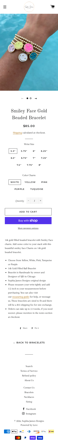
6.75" (24, 158)
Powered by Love (29, 425)
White (14, 182)
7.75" (30, 165)
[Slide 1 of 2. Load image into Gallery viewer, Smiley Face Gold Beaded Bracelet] (27, 98)
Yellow (30, 182)
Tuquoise (36, 189)
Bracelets (29, 392)
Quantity (19, 200)
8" (40, 165)
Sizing (29, 401)
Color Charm (29, 175)
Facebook (31, 409)
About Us (29, 380)
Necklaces (29, 397)
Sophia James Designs (33, 420)
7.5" (19, 165)
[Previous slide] (22, 98)
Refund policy (29, 375)
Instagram (30, 413)
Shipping (17, 132)
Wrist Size (29, 144)
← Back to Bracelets (29, 342)
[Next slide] (35, 98)
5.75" (24, 151)
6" (34, 151)
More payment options (28, 228)
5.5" (13, 151)
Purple (20, 189)
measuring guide (20, 296)
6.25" (44, 151)
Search (29, 366)
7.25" (44, 158)
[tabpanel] (29, 52)
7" (34, 158)
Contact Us (29, 387)
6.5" (13, 158)
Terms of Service (29, 370)
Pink (44, 182)
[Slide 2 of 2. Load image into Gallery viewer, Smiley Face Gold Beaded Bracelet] (30, 98)
